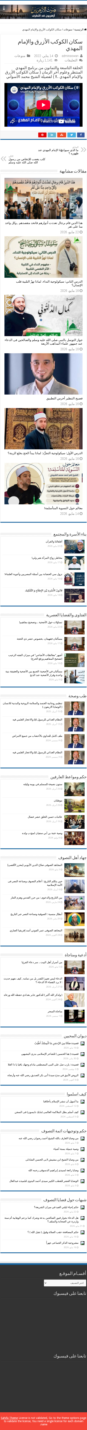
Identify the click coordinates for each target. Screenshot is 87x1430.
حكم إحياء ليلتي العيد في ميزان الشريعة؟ (56, 1207)
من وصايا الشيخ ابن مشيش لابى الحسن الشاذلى (52, 1159)
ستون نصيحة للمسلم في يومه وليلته (42, 784)
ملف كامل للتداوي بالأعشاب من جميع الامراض (37, 735)
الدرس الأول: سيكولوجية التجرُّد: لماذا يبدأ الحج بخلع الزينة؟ (45, 453)
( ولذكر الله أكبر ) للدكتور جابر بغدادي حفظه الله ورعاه (33, 994)
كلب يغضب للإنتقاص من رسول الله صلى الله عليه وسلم (26, 159)
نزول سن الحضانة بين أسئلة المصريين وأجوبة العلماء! (33, 574)
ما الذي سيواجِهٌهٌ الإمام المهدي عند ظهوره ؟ (58, 150)
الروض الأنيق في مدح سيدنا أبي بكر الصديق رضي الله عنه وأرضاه (43, 1075)
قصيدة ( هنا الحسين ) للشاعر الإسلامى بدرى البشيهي (50, 1053)
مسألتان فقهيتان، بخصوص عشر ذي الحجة (39, 638)
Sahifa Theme (9, 1418)
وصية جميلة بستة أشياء (66, 1148)
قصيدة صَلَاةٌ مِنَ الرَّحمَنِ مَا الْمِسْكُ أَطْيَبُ (56, 1043)
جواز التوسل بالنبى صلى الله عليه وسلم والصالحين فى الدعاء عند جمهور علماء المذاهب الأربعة (44, 341)
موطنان (58, 800)
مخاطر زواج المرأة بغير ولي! (47, 557)
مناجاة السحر (55, 1011)
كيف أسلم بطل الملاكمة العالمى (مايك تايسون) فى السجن (47, 1112)
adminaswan (70, 56)
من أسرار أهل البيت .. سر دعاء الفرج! (42, 962)
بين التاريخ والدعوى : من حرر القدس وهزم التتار (36, 897)
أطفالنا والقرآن (54, 541)
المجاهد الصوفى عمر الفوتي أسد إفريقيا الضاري (36, 930)
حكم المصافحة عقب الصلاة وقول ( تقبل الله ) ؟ (53, 1232)
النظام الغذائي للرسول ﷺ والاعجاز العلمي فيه (37, 719)
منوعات (68, 29)
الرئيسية (79, 29)
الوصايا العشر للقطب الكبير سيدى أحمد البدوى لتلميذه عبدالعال (44, 1180)
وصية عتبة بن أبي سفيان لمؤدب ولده (42, 833)
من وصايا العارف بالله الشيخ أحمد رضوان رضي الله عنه (49, 1138)
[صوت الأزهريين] (43, 11)
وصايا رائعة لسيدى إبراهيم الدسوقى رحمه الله (53, 1170)
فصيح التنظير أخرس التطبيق (64, 398)
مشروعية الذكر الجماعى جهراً (62, 1242)
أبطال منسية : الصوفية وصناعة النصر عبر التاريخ (36, 914)
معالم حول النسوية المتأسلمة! (63, 508)
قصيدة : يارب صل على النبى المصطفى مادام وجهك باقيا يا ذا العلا (43, 1064)
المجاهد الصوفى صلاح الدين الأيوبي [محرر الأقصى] (34, 864)
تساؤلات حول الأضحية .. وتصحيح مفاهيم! (40, 622)
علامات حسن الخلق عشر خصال (45, 816)
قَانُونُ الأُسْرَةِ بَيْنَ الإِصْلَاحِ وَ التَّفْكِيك (43, 590)
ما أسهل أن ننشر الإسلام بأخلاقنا (61, 1101)
